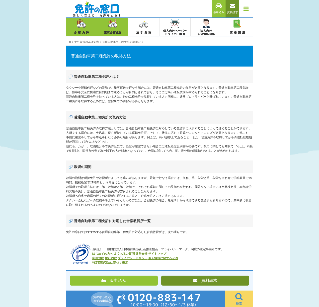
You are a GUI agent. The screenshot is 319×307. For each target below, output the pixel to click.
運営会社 (142, 254)
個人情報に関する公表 (163, 258)
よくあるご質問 (124, 254)
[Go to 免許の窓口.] (70, 42)
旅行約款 (111, 258)
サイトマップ (157, 254)
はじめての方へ (102, 254)
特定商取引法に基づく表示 (110, 263)
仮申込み (218, 12)
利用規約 (98, 258)
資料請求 (232, 12)
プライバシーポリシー (133, 258)
